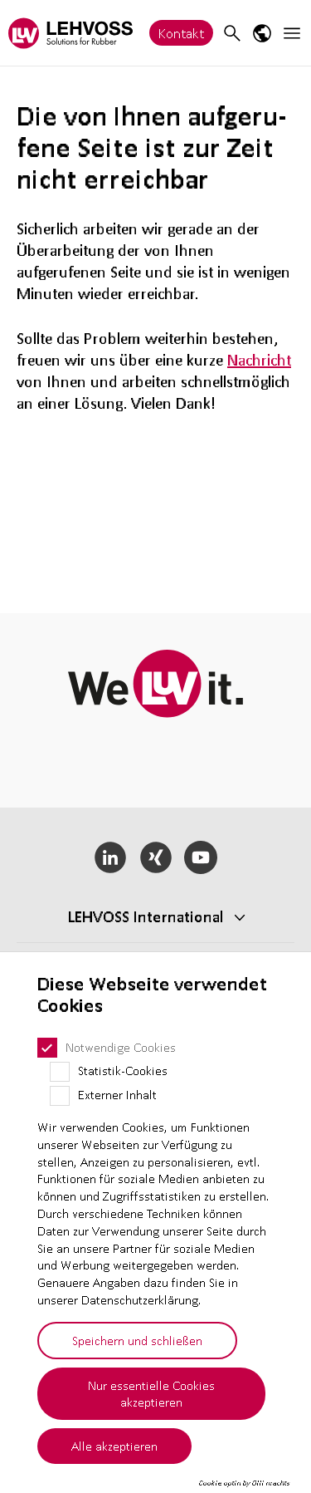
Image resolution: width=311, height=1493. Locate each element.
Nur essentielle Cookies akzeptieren (151, 1394)
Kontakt (181, 33)
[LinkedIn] (110, 857)
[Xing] (155, 857)
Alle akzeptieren (114, 1445)
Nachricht (259, 360)
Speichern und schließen (137, 1340)
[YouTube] (201, 857)
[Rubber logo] (70, 32)
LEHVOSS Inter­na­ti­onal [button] (146, 916)
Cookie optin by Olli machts (244, 1483)
